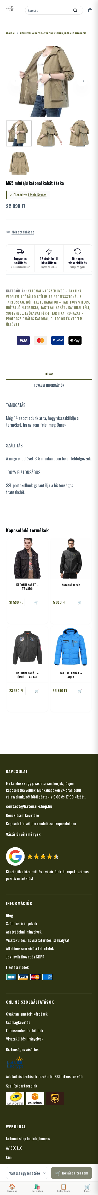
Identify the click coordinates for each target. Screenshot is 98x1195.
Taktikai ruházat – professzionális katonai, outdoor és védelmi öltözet (45, 319)
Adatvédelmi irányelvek (24, 932)
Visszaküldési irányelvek (24, 1039)
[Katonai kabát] (70, 558)
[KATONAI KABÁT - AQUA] (70, 646)
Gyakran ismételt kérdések (27, 1014)
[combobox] (48, 10)
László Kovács (37, 194)
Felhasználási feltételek (24, 1030)
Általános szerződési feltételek (30, 948)
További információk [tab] (49, 385)
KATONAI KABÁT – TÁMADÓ (27, 587)
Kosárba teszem (75, 1173)
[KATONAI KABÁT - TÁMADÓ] (27, 558)
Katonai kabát (71, 585)
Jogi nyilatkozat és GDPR (25, 956)
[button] (20, 232)
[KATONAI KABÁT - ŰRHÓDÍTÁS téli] (27, 646)
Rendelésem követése (22, 815)
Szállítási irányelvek (21, 923)
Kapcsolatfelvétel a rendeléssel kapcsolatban (41, 823)
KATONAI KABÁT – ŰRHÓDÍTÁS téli (27, 675)
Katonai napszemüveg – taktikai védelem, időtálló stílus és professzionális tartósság (44, 296)
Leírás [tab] (49, 374)
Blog (9, 915)
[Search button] (75, 10)
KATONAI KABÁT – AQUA (71, 675)
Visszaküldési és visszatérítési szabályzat (38, 940)
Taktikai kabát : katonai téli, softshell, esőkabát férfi (48, 310)
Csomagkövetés (18, 1022)
